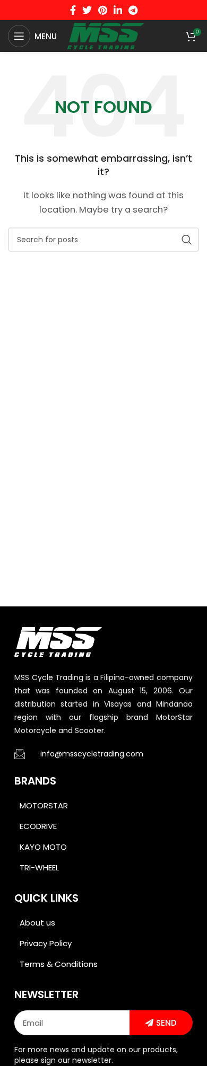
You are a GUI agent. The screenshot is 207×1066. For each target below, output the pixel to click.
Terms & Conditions (59, 964)
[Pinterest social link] (102, 10)
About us (37, 922)
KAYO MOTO (43, 846)
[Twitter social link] (87, 10)
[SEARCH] (187, 239)
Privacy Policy (46, 943)
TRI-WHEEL (39, 867)
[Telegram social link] (133, 10)
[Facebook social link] (73, 10)
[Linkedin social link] (117, 10)
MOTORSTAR (44, 805)
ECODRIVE (38, 826)
